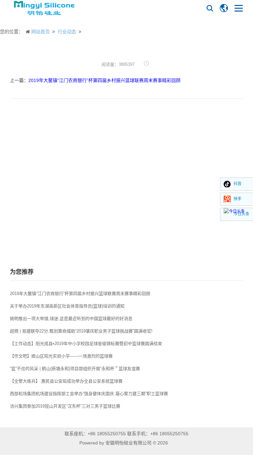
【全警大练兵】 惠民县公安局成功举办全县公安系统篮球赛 (66, 381)
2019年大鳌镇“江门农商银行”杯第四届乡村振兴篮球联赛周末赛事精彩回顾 (104, 80)
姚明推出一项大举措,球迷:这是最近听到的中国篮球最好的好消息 (71, 318)
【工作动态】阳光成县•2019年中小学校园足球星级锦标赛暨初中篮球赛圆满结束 (86, 343)
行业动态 (67, 31)
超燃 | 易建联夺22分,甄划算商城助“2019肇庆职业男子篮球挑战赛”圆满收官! (81, 331)
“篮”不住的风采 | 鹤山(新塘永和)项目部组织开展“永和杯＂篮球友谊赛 (75, 368)
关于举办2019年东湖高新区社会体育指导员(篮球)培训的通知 (67, 306)
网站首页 (40, 31)
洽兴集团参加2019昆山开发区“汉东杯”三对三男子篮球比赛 (65, 406)
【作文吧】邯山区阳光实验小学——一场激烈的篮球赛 (61, 356)
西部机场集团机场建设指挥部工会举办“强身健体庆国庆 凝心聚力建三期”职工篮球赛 (89, 393)
